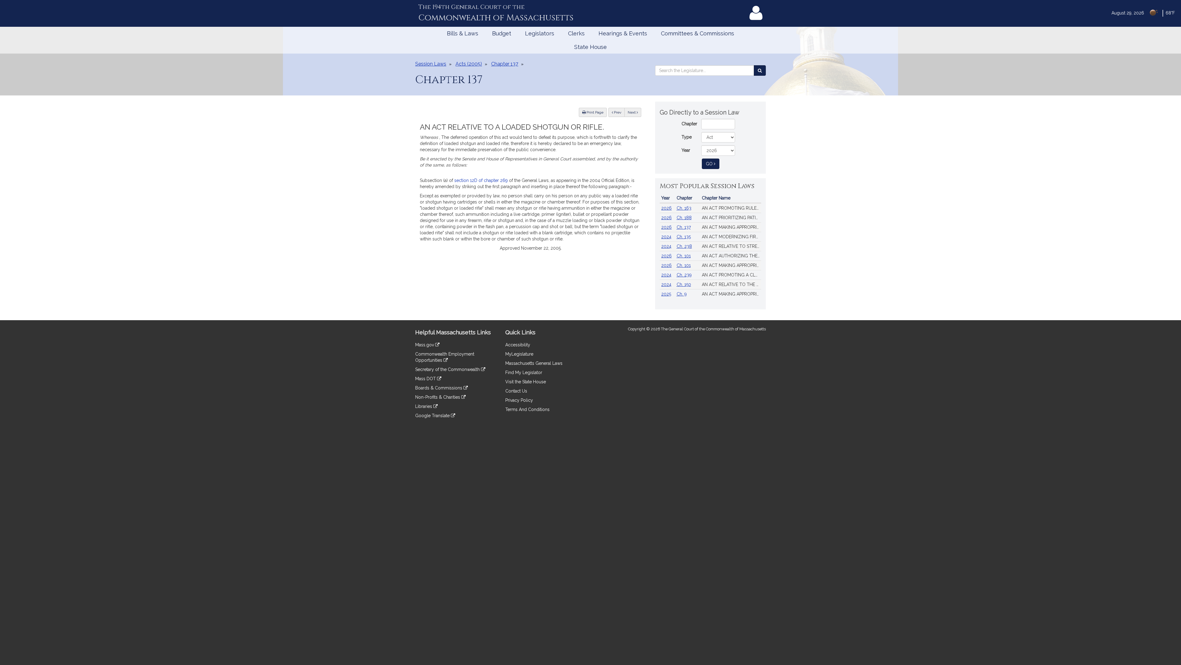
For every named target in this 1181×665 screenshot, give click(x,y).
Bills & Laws (462, 33)
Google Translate (433, 415)
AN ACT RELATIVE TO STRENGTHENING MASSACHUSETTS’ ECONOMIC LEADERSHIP (731, 246)
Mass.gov (425, 344)
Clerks (576, 33)
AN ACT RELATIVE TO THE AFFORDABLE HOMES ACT (731, 284)
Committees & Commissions (697, 33)
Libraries (424, 406)
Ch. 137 (684, 227)
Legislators (539, 33)
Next (632, 112)
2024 (666, 236)
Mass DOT (426, 378)
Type (687, 137)
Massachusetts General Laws (534, 363)
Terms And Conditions (527, 409)
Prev (619, 112)
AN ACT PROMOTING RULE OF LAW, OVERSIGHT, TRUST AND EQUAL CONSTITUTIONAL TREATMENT (731, 208)
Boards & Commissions (439, 387)
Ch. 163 (684, 208)
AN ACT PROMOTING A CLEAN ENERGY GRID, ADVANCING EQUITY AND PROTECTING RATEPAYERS (731, 274)
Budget (501, 33)
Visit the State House (525, 381)
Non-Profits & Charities (438, 397)
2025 (666, 294)
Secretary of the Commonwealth (448, 369)
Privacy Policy (519, 400)
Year (686, 150)
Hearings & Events (622, 33)
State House (590, 47)
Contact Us (516, 391)
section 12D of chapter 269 (481, 180)
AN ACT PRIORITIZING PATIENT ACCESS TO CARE (731, 217)
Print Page (594, 112)
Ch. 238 (684, 246)
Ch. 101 (684, 255)
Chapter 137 (504, 64)
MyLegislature (519, 354)
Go (712, 163)
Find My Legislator (523, 372)
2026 (666, 208)
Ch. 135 (684, 236)
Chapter (689, 123)
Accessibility (517, 344)
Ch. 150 (684, 284)
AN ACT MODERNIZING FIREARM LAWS (731, 236)
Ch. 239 (684, 274)
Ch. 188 (684, 217)
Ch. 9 (682, 294)
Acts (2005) (468, 64)
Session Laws (430, 64)
